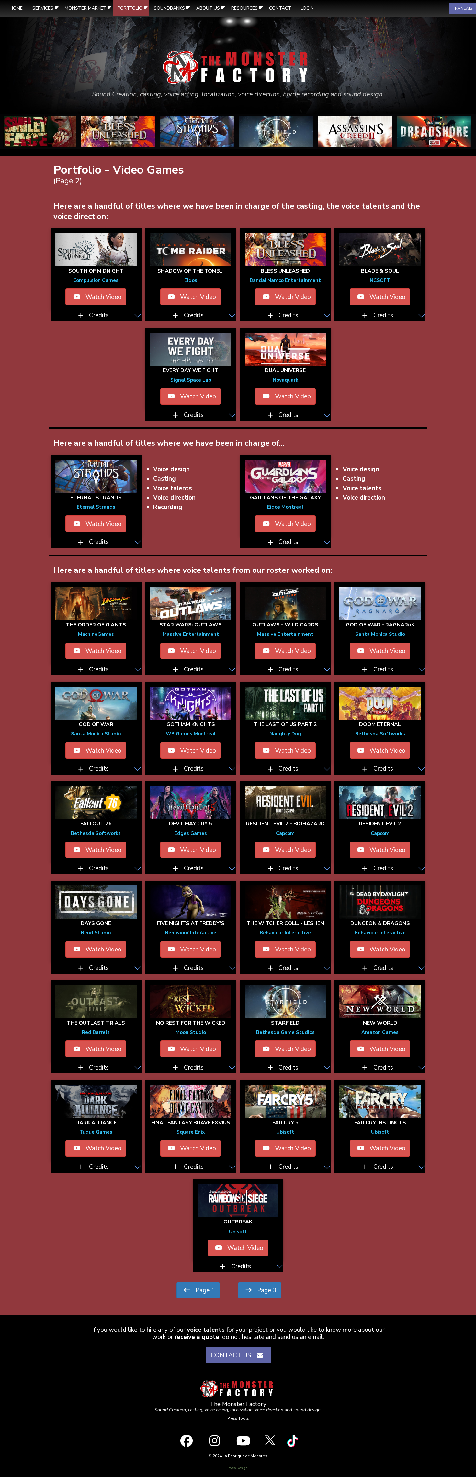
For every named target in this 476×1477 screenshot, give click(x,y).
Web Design (238, 1468)
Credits (99, 315)
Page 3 (265, 1290)
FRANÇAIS (462, 8)
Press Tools (238, 1418)
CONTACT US (232, 1355)
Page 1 (204, 1290)
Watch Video (102, 297)
